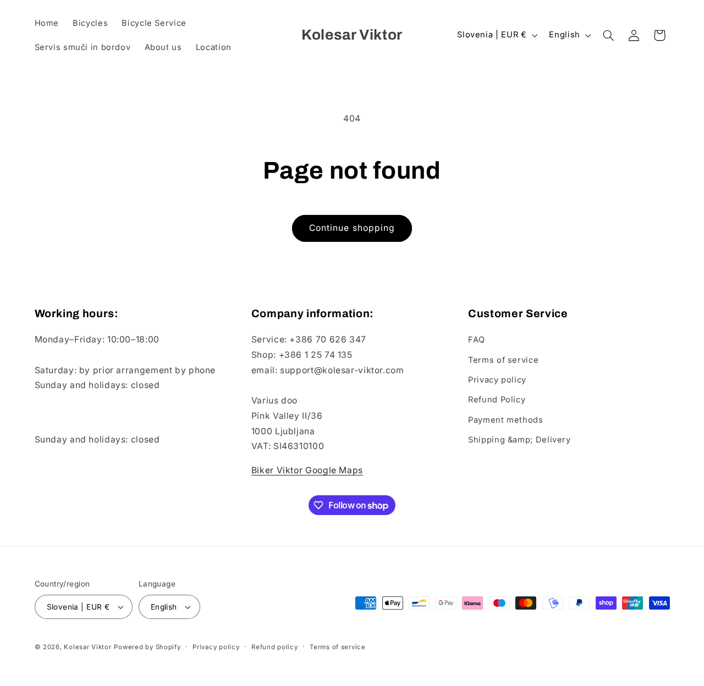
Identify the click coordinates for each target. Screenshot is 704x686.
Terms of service (503, 360)
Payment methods (505, 420)
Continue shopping (352, 228)
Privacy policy (497, 380)
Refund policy (274, 647)
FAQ (476, 340)
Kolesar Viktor (87, 647)
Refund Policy (496, 400)
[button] (608, 35)
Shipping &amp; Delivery (519, 440)
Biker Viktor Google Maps (307, 470)
